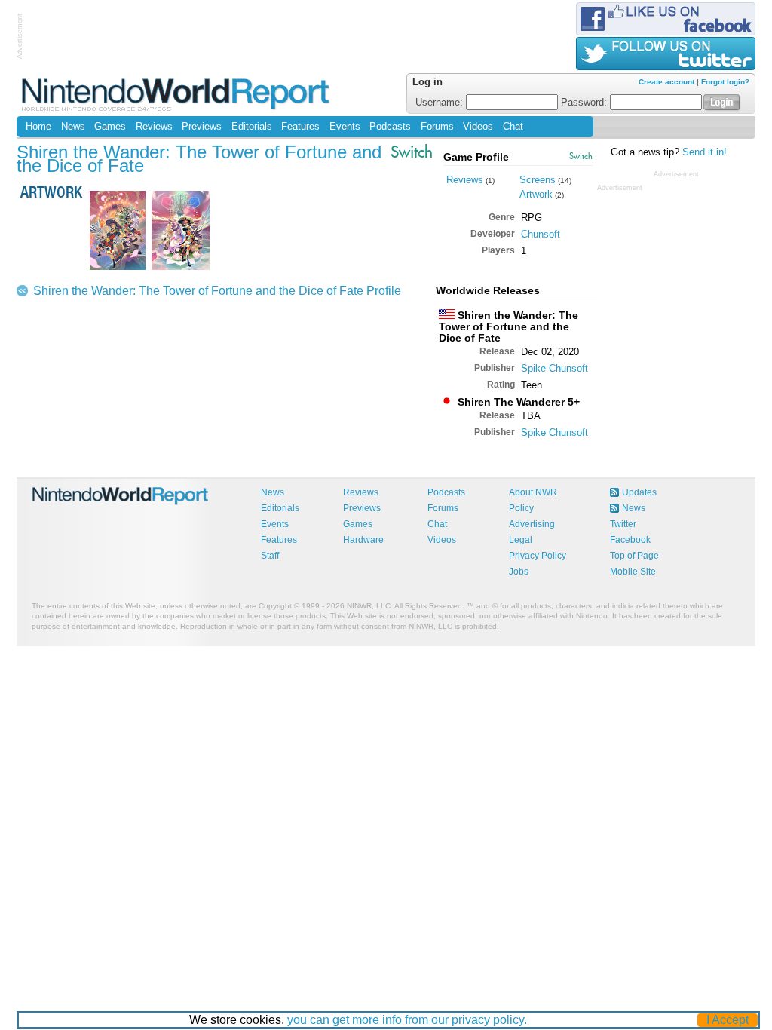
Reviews (154, 126)
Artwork (536, 194)
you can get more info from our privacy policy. (407, 1019)
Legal (520, 540)
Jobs (518, 571)
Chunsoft (540, 234)
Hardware (363, 540)
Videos (478, 126)
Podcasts (390, 126)
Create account (666, 82)
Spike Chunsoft (554, 368)
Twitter (623, 524)
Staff (270, 555)
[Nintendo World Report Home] (176, 94)
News (73, 126)
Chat (513, 126)
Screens (537, 179)
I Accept (727, 1019)
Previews (202, 126)
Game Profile (476, 157)
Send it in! (704, 152)
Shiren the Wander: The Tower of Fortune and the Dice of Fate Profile (217, 290)
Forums (437, 126)
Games (110, 126)
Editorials (251, 126)
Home (38, 126)
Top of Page (634, 555)
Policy (521, 508)
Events (344, 126)
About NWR (533, 492)
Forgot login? (725, 82)
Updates (639, 492)
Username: (440, 102)
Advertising (532, 524)
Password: (585, 102)
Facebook (630, 540)
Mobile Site (633, 571)
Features (300, 126)
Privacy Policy (537, 555)
